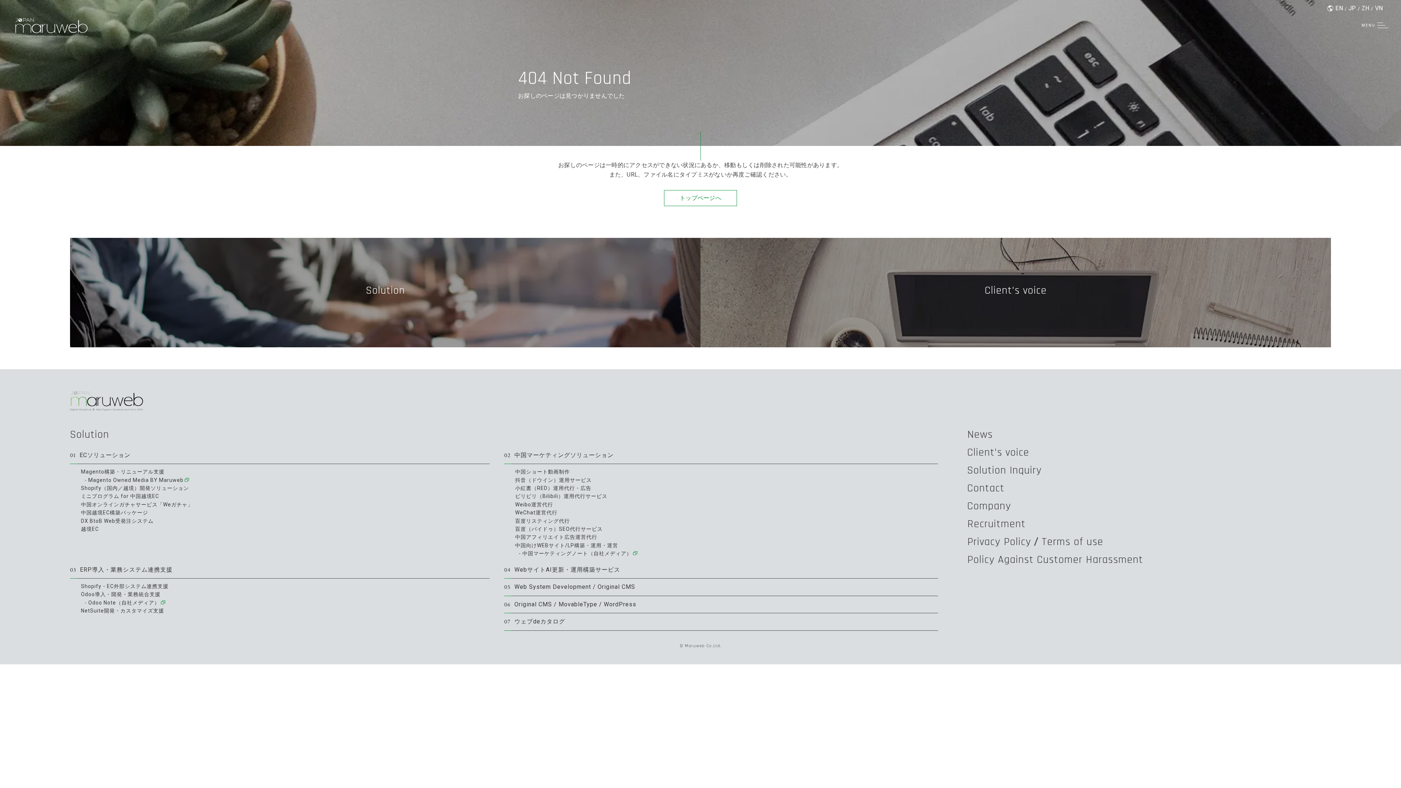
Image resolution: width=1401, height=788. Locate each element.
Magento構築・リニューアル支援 (123, 472)
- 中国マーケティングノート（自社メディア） (575, 553)
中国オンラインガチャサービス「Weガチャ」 (137, 504)
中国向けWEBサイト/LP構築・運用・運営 (566, 545)
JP (1352, 8)
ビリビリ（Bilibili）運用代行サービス (561, 496)
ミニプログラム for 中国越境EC (120, 496)
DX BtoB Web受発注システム (117, 521)
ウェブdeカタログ (534, 622)
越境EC (90, 529)
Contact (985, 488)
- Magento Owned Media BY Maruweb (134, 480)
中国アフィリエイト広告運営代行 (556, 537)
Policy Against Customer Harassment (1055, 560)
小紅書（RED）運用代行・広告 (553, 488)
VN (1379, 8)
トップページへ (700, 197)
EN (1339, 8)
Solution (89, 434)
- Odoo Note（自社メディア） (122, 603)
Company (989, 506)
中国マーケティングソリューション (559, 455)
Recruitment (996, 524)
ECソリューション (100, 455)
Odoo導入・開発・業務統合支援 (121, 594)
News (980, 434)
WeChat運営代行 (536, 512)
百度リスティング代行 (542, 521)
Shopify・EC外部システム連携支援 (125, 586)
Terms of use (1072, 542)
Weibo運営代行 (534, 504)
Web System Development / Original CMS (569, 587)
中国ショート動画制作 (542, 472)
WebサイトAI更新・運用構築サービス (562, 570)
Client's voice (998, 452)
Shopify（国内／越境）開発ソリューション (135, 488)
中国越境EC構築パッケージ (114, 512)
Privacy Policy (999, 542)
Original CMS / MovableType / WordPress (570, 605)
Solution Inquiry (1004, 470)
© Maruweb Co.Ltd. (701, 646)
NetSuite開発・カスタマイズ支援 (122, 611)
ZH (1366, 8)
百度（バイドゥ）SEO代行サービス (559, 529)
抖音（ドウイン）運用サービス (553, 480)
